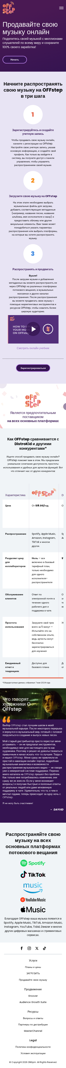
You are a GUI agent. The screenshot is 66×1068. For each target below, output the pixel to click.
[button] (61, 8)
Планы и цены (33, 967)
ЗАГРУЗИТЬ (33, 973)
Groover (33, 996)
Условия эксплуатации (33, 1053)
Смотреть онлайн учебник (33, 348)
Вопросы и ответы (33, 1018)
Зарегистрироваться (33, 368)
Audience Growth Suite (33, 1002)
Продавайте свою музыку (33, 979)
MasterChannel (33, 1031)
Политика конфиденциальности (33, 1047)
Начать (14, 59)
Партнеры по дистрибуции (33, 1024)
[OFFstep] (9, 8)
